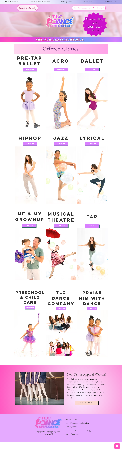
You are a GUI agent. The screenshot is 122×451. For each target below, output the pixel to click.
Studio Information (73, 419)
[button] (11, 2)
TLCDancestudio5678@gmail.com (48, 433)
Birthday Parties (71, 427)
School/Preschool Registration (77, 423)
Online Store (71, 430)
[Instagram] (90, 431)
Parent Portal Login (73, 434)
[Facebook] (87, 431)
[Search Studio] (27, 8)
